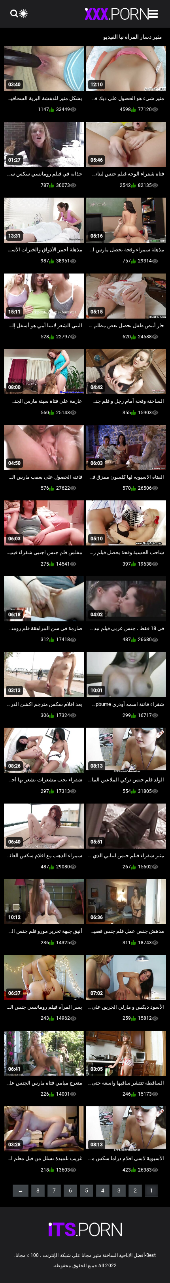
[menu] (153, 14)
